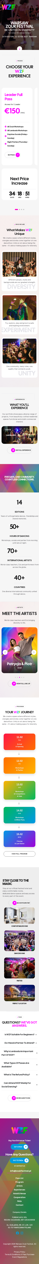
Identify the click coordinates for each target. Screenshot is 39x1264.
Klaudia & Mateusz (30, 661)
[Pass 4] (23, 209)
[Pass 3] (21, 209)
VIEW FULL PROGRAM (19, 854)
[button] (15, 677)
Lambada (8, 430)
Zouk (17, 430)
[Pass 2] (19, 209)
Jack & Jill (11, 435)
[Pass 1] (16, 209)
